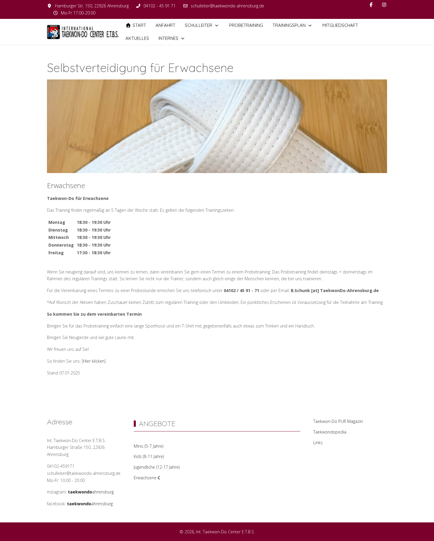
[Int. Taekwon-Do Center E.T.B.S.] (84, 32)
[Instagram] (384, 4)
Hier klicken (94, 361)
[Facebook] (371, 4)
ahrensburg (91, 492)
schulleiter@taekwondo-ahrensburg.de (227, 6)
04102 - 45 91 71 (159, 6)
